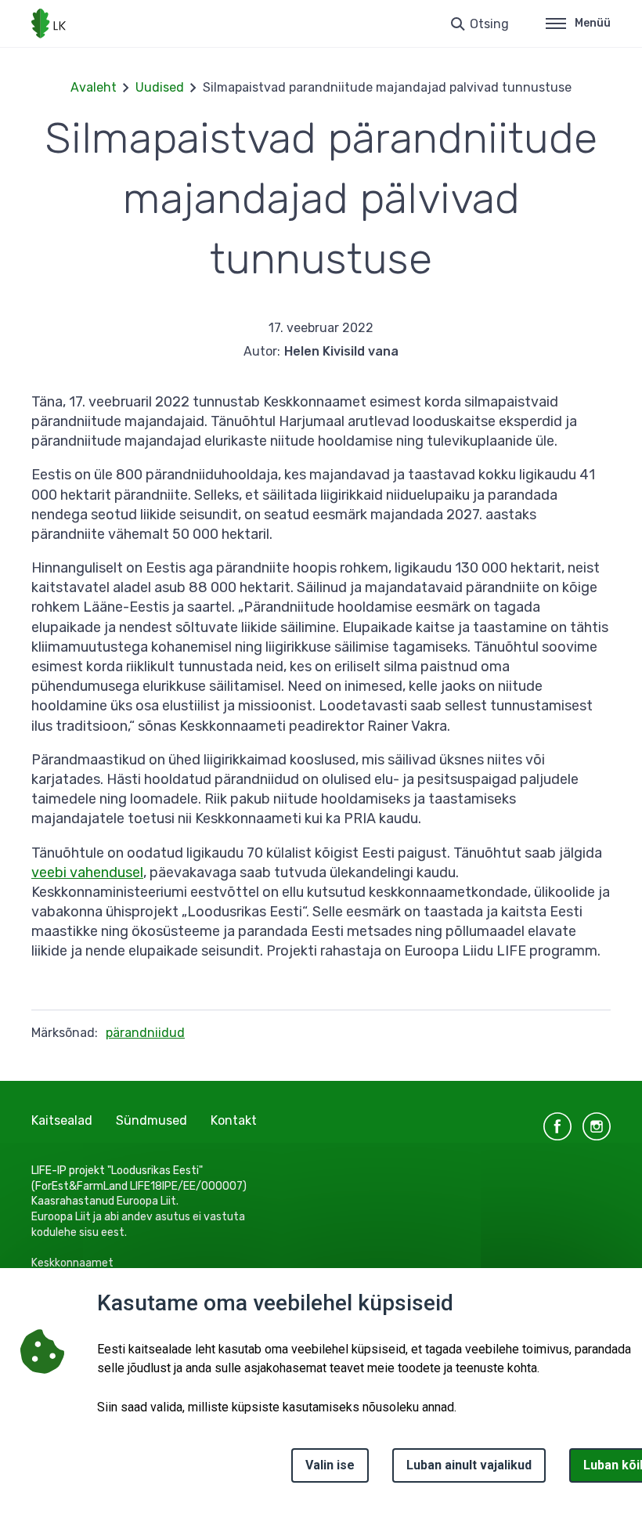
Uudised (159, 87)
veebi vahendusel (87, 872)
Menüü (593, 23)
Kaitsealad (61, 1120)
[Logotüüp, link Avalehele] (48, 23)
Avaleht (93, 87)
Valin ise (330, 1465)
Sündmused (151, 1120)
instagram (596, 1126)
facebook (557, 1126)
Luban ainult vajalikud (469, 1465)
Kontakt (234, 1120)
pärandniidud (145, 1032)
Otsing (489, 23)
